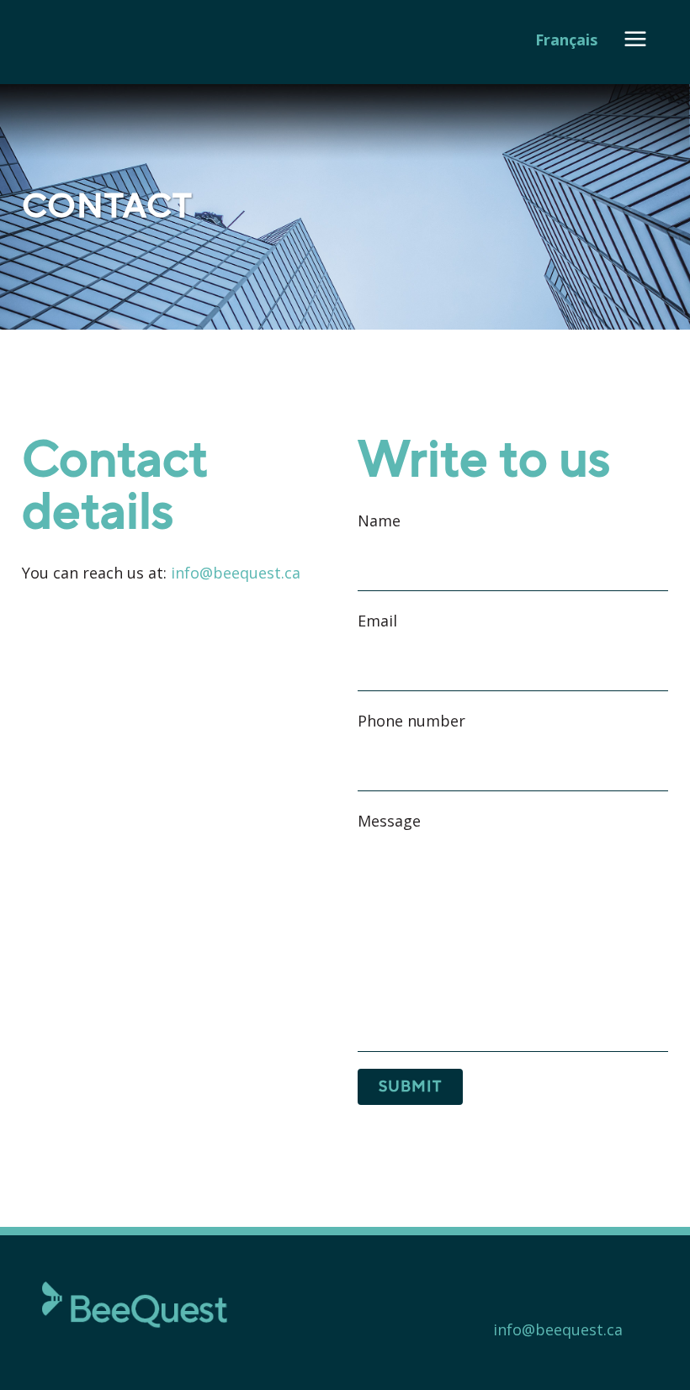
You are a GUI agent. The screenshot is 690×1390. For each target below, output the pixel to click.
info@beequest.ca (235, 573)
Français (566, 39)
